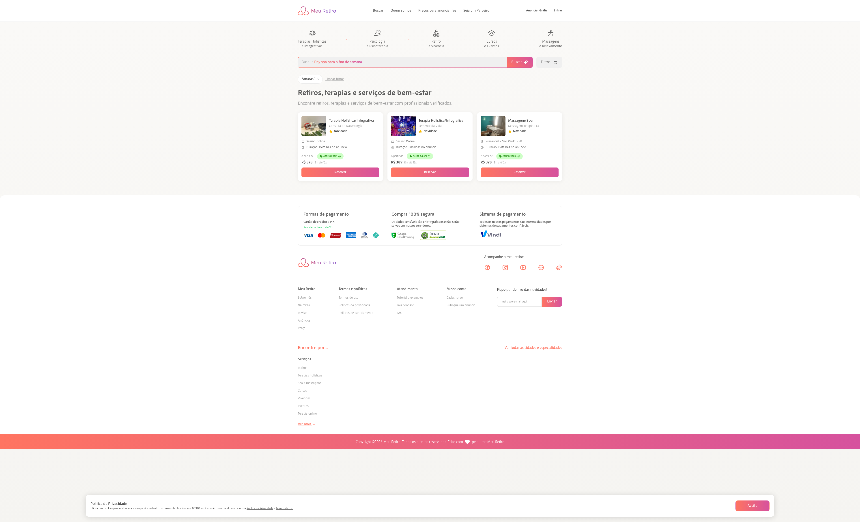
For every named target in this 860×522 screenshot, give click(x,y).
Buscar (378, 11)
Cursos (302, 391)
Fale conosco (405, 305)
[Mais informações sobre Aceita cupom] (339, 156)
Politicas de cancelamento (356, 313)
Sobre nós (305, 298)
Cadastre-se (455, 298)
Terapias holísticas (310, 375)
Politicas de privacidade (354, 305)
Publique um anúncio (461, 305)
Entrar (558, 10)
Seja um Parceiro (476, 11)
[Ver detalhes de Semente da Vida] (403, 126)
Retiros (302, 368)
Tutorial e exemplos (410, 298)
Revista (302, 313)
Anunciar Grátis (536, 10)
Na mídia (304, 305)
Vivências (304, 398)
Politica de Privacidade (260, 508)
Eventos (303, 406)
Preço (301, 328)
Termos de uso (349, 298)
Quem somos (401, 11)
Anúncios (304, 320)
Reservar (340, 172)
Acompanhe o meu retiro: (504, 257)
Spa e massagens (309, 383)
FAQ (399, 313)
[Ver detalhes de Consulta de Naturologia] (313, 126)
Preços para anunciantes (437, 11)
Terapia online (307, 413)
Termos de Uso (284, 508)
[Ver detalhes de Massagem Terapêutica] (493, 126)
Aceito (752, 506)
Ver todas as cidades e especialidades (533, 348)
